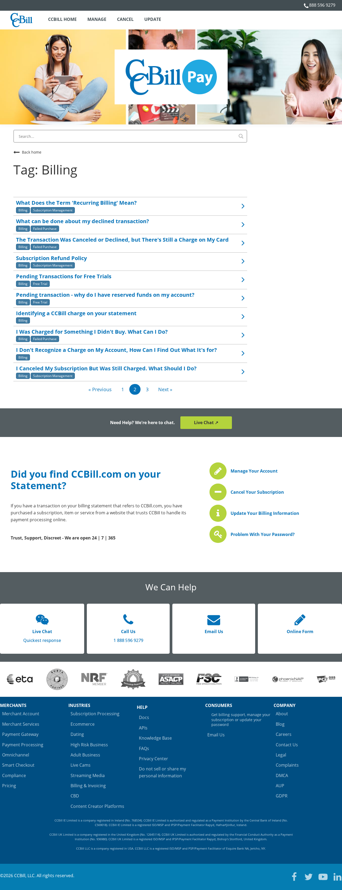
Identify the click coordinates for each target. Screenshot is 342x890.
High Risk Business (89, 745)
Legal (281, 755)
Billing (23, 210)
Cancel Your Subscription (257, 492)
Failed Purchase (45, 228)
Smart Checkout (18, 765)
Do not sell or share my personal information (162, 772)
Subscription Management (52, 210)
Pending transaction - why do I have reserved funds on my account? (105, 294)
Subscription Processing (95, 714)
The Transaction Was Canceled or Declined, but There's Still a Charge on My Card (122, 239)
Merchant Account (20, 714)
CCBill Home (62, 19)
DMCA (282, 775)
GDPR (281, 796)
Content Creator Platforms (97, 806)
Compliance (14, 775)
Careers (284, 734)
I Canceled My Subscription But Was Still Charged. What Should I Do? (106, 368)
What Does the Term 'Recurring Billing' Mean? (76, 202)
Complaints (287, 765)
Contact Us (287, 745)
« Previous (100, 389)
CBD (75, 796)
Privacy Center (153, 759)
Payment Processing (22, 745)
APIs (143, 728)
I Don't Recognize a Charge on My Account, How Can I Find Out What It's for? (116, 349)
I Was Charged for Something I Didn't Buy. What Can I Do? (92, 331)
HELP (142, 707)
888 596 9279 (322, 5)
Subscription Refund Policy (51, 258)
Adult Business (85, 755)
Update (152, 19)
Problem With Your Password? (263, 534)
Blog (280, 724)
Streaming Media (88, 775)
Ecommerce (83, 724)
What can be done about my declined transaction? (82, 221)
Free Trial (40, 284)
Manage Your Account (254, 471)
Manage (96, 19)
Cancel (125, 19)
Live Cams (81, 765)
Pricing (9, 786)
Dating (77, 734)
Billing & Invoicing (88, 786)
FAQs (144, 748)
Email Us (216, 735)
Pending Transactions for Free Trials (63, 276)
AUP (280, 786)
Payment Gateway (20, 734)
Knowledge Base (155, 738)
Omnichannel (15, 755)
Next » (165, 389)
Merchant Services (20, 724)
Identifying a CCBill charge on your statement (76, 313)
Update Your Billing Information (265, 513)
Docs (144, 717)
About (282, 714)
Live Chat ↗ (206, 422)
